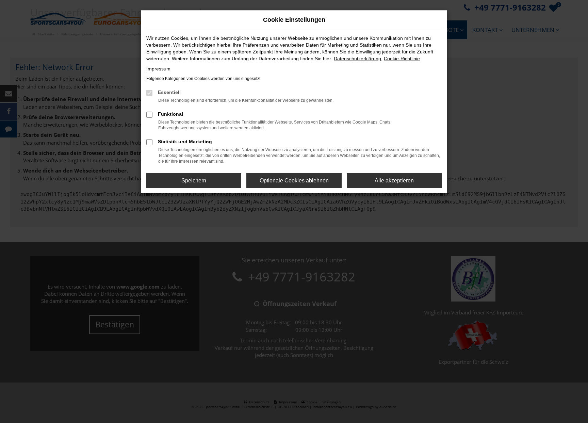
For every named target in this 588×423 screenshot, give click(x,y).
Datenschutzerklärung (357, 58)
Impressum (158, 68)
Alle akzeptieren (394, 180)
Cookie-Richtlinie (402, 58)
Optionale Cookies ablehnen (294, 180)
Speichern (193, 180)
